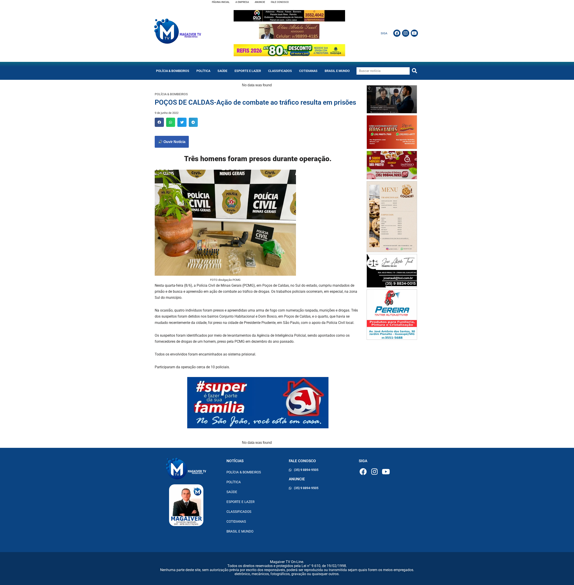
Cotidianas (308, 71)
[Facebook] (396, 33)
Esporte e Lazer (248, 71)
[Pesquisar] (414, 71)
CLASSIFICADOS (280, 71)
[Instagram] (405, 33)
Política (203, 71)
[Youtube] (414, 33)
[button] (159, 122)
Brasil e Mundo (337, 71)
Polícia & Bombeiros (172, 71)
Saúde (222, 71)
